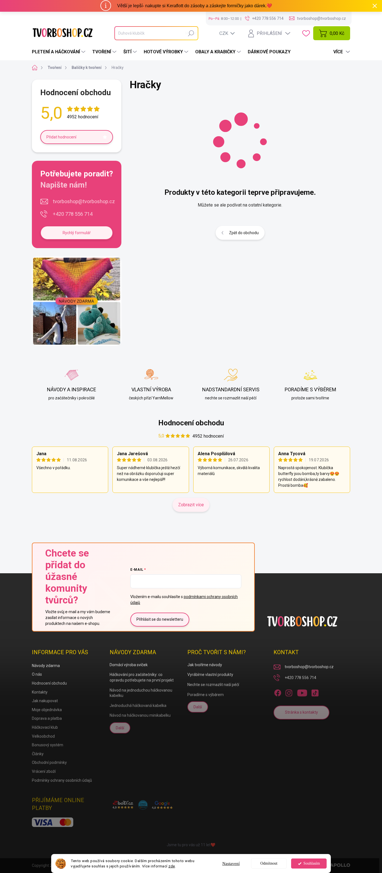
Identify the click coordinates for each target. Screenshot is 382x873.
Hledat (191, 33)
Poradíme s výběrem (205, 694)
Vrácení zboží (44, 771)
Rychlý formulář (77, 233)
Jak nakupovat (45, 701)
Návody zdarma (46, 665)
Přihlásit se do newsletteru (159, 619)
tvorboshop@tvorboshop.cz (84, 201)
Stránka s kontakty (301, 712)
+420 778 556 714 (73, 214)
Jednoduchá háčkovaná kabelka (138, 705)
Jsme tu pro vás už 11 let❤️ (191, 845)
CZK (223, 33)
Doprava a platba (47, 718)
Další (120, 728)
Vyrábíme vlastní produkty (210, 674)
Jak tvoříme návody (204, 665)
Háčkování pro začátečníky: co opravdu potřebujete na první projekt (142, 677)
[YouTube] (302, 692)
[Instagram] (289, 692)
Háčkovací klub (45, 727)
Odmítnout (268, 863)
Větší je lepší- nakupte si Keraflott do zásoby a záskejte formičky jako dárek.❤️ (194, 5)
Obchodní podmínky (49, 762)
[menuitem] (59, 52)
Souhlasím (311, 863)
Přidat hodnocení (61, 137)
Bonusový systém (47, 745)
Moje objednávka (47, 709)
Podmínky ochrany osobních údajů (62, 780)
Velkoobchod (43, 736)
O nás (37, 674)
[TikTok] (315, 692)
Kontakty (40, 692)
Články (38, 754)
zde (171, 866)
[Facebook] (277, 692)
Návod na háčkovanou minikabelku (140, 715)
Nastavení (231, 863)
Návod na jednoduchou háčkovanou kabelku (141, 693)
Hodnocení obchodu (191, 423)
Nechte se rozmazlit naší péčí (213, 684)
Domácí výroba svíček (129, 665)
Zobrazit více (191, 504)
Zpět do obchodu (244, 233)
